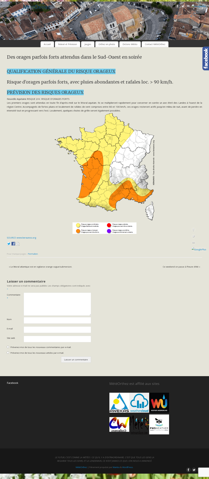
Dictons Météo (130, 44)
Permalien (33, 253)
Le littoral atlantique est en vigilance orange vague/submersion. (40, 266)
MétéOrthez (36, 7)
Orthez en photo (107, 44)
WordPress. (127, 467)
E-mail (10, 328)
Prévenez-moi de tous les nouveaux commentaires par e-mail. (41, 347)
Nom (9, 319)
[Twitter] (183, 7)
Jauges (87, 44)
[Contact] (188, 7)
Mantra (116, 467)
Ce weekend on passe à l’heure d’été (181, 266)
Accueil (47, 44)
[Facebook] (177, 7)
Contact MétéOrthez (155, 44)
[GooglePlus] (199, 6)
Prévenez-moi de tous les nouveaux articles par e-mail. (37, 352)
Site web (11, 338)
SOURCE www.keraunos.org (21, 237)
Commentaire (11, 296)
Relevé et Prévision (67, 44)
